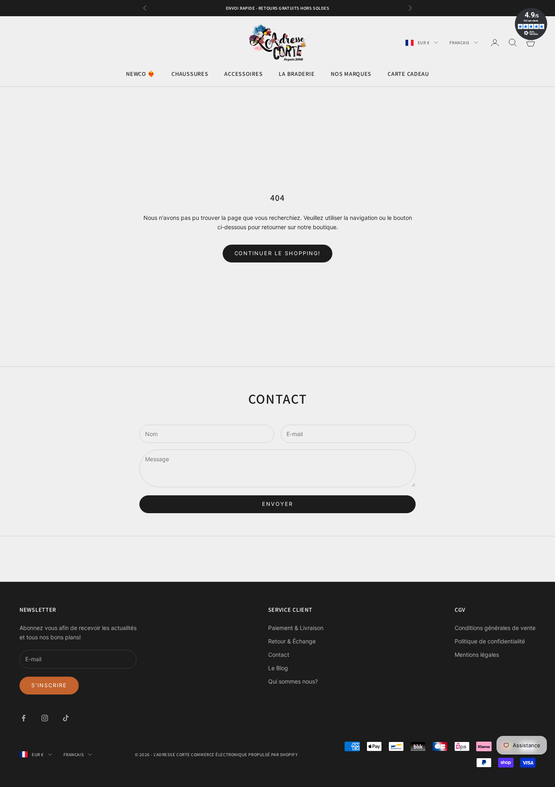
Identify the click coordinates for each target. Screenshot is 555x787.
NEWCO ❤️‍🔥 (140, 74)
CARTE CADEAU (408, 74)
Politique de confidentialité (490, 641)
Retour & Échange (292, 641)
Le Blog (278, 667)
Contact (278, 654)
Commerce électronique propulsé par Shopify (244, 754)
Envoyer (277, 504)
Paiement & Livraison (295, 627)
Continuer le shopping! (277, 253)
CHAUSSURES (189, 74)
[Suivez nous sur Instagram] (45, 718)
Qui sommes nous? (293, 681)
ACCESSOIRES (243, 74)
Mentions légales (477, 654)
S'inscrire (49, 685)
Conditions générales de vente (495, 627)
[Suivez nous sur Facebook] (24, 718)
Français (459, 42)
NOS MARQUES (351, 74)
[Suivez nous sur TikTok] (66, 718)
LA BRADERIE (296, 74)
